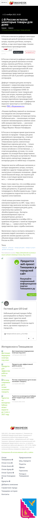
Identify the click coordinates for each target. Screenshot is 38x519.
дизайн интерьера (7, 249)
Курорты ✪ (6, 481)
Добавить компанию (10, 484)
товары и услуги (30, 247)
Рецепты (22, 464)
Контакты (5, 494)
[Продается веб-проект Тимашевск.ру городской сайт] (19, 278)
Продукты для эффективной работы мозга (22, 365)
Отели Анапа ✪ (7, 466)
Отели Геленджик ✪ (8, 477)
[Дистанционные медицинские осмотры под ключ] (6, 355)
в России (10, 247)
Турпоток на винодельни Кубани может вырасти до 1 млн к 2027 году (24, 397)
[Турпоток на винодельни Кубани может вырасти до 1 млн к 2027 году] (6, 405)
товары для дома (19, 247)
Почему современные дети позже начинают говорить (24, 380)
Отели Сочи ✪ (7, 463)
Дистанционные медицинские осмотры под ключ (23, 352)
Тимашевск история (9, 491)
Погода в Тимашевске (24, 475)
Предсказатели (25, 457)
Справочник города (9, 488)
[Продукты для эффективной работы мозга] (6, 369)
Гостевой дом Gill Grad (15, 308)
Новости (4, 247)
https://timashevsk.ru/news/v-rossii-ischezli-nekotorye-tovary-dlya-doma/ (19, 254)
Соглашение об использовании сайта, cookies (17, 452)
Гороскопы (23, 471)
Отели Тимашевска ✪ (7, 458)
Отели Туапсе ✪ (8, 473)
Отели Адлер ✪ (7, 469)
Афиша (22, 467)
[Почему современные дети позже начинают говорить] (6, 385)
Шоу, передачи (25, 461)
